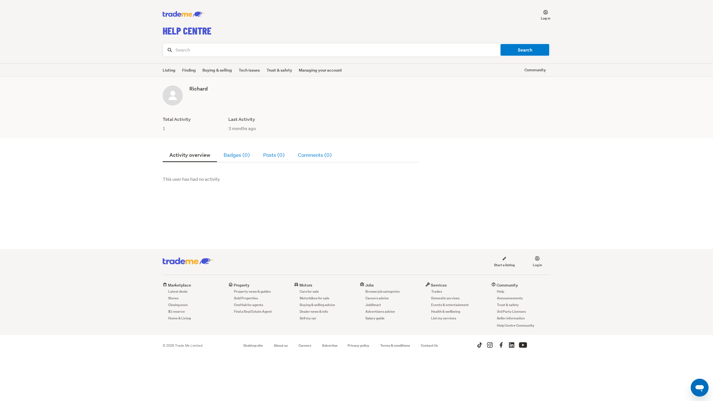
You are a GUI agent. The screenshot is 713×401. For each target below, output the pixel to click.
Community (507, 285)
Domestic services (445, 298)
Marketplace (179, 285)
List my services (443, 318)
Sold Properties (246, 298)
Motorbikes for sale (314, 298)
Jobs (369, 285)
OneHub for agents (248, 304)
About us (281, 345)
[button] (542, 14)
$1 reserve (176, 311)
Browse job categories (382, 291)
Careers (305, 345)
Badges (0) (237, 155)
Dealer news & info (314, 311)
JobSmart (373, 304)
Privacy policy (358, 345)
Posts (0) (274, 155)
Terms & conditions (395, 345)
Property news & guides (252, 291)
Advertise (330, 345)
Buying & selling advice (317, 304)
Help (500, 291)
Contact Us (429, 345)
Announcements (510, 298)
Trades (436, 291)
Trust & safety (279, 70)
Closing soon (178, 304)
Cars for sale (309, 291)
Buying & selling (217, 70)
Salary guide (375, 318)
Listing (169, 70)
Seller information (511, 318)
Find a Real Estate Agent (253, 311)
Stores (173, 298)
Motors (305, 285)
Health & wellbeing (445, 311)
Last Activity (241, 119)
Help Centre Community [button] (515, 325)
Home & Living (179, 318)
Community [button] (535, 69)
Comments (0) (315, 155)
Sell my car (308, 318)
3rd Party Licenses (511, 311)
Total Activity (177, 119)
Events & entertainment (450, 304)
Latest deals (177, 291)
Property (241, 285)
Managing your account (320, 70)
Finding (189, 70)
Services (438, 285)
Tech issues (249, 70)
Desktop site (253, 345)
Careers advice (377, 298)
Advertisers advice (380, 311)
